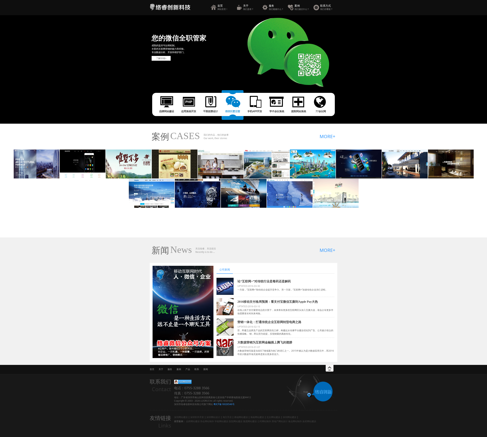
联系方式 (326, 7)
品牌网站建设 (193, 421)
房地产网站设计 (280, 421)
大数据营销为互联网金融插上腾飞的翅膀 (264, 342)
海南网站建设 (257, 417)
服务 (276, 7)
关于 (248, 7)
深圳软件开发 (197, 417)
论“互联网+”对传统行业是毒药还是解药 (264, 281)
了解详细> (161, 58)
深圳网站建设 (181, 417)
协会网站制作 (207, 421)
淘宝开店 (227, 417)
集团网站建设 (250, 421)
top (329, 368)
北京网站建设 (273, 417)
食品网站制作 (295, 421)
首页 (222, 7)
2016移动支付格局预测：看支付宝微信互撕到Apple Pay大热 (277, 301)
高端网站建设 (241, 417)
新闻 (205, 369)
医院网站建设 (236, 421)
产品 (187, 369)
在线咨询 (183, 382)
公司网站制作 (264, 421)
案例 (301, 7)
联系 (196, 369)
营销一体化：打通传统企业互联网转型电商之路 (269, 322)
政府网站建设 (309, 421)
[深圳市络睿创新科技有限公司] (170, 9)
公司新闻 (224, 269)
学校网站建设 (221, 421)
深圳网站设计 (213, 417)
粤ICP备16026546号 (224, 404)
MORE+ (327, 136)
